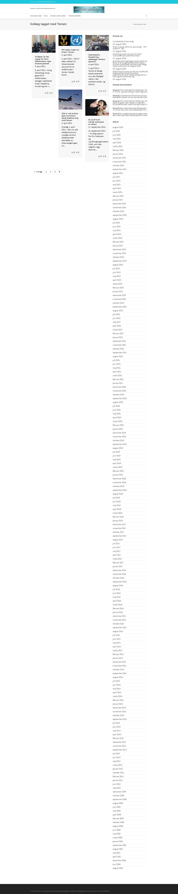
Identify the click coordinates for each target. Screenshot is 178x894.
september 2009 (120, 799)
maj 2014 (117, 688)
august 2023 (118, 264)
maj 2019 (117, 459)
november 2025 (119, 161)
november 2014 (119, 665)
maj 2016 (117, 597)
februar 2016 (118, 608)
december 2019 (119, 433)
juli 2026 (116, 131)
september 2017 (120, 536)
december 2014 (119, 662)
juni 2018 (117, 501)
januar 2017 (118, 566)
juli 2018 (116, 497)
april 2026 (117, 142)
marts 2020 (117, 421)
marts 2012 (117, 765)
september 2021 (120, 352)
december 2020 (119, 387)
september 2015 (120, 627)
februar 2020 (118, 425)
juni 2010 (117, 784)
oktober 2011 (118, 772)
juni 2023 (117, 272)
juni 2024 (117, 226)
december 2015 (119, 616)
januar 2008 (118, 841)
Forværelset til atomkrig (123, 41)
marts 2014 (117, 696)
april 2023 (117, 280)
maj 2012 (117, 761)
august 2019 (118, 448)
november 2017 (119, 528)
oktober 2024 (118, 211)
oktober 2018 (118, 486)
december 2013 (119, 707)
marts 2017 (117, 559)
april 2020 (117, 417)
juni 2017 (117, 547)
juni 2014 (117, 685)
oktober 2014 (118, 669)
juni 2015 (117, 639)
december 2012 (119, 742)
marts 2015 (117, 650)
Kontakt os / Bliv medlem (58, 16)
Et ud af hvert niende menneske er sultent (96, 122)
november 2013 (119, 711)
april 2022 (117, 326)
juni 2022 (117, 318)
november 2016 (119, 574)
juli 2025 (116, 177)
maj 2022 (117, 322)
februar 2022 (118, 333)
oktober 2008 (118, 822)
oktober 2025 (118, 165)
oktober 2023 (118, 257)
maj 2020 (117, 413)
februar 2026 (118, 150)
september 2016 (120, 581)
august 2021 (118, 356)
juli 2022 (116, 314)
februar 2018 (118, 517)
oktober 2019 (118, 440)
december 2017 (119, 524)
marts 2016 (117, 604)
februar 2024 (118, 242)
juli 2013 (116, 723)
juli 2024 (116, 222)
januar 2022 (118, 337)
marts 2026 (117, 146)
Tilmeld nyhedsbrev (74, 16)
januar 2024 (118, 245)
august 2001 (118, 868)
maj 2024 (117, 230)
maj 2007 (117, 853)
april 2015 (117, 646)
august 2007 (118, 849)
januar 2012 (118, 769)
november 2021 (119, 345)
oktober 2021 (118, 349)
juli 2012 (116, 753)
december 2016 (119, 570)
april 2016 (117, 601)
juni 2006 (117, 864)
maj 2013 (117, 730)
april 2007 (117, 856)
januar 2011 (118, 780)
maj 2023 (117, 276)
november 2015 (119, 620)
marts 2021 (117, 375)
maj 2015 (117, 643)
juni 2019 (117, 455)
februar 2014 (118, 700)
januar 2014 (118, 704)
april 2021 (117, 371)
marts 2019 (117, 467)
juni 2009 (117, 807)
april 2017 (117, 555)
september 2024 (120, 215)
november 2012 (119, 746)
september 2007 (120, 845)
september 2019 (120, 444)
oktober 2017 (118, 532)
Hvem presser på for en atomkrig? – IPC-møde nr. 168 (130, 48)
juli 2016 (116, 589)
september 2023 (120, 261)
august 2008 (118, 826)
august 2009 (118, 803)
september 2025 (120, 169)
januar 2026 (118, 154)
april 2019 (117, 463)
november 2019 (119, 436)
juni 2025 (117, 180)
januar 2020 (118, 429)
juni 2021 (117, 364)
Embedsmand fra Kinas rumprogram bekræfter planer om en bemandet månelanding (133, 96)
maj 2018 (117, 505)
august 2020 (118, 402)
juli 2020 (116, 406)
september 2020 (120, 398)
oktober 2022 (118, 303)
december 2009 (119, 791)
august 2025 (118, 173)
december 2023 (119, 249)
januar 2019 (118, 475)
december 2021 (119, 341)
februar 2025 (118, 196)
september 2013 (120, 719)
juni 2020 (117, 410)
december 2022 (119, 295)
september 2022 (120, 306)
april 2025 (117, 188)
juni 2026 (117, 135)
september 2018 (120, 490)
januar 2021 (118, 383)
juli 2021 (116, 360)
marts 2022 (117, 329)
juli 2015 (116, 635)
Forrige (39, 172)
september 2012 (120, 749)
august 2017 (118, 539)
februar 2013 (118, 738)
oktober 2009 (118, 795)
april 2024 (117, 234)
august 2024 (118, 219)
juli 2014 (116, 681)
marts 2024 (117, 238)
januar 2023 (118, 291)
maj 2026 (117, 138)
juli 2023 (116, 268)
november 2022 (119, 299)
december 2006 (119, 860)
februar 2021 (118, 379)
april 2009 (117, 814)
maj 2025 (117, 184)
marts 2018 (117, 513)
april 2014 (117, 692)
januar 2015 (118, 658)
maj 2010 (117, 788)
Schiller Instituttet (137, 24)
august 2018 (118, 494)
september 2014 (120, 673)
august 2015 (118, 631)
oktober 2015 (118, 623)
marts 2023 (117, 284)
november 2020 (119, 391)
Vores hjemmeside (36, 16)
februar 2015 (118, 654)
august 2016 (118, 585)
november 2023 (119, 253)
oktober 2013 (118, 715)
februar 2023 (118, 287)
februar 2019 (118, 471)
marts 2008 (117, 837)
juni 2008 (117, 830)
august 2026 (118, 127)
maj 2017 (117, 551)
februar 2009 (118, 818)
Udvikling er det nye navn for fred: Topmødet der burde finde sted (127, 55)
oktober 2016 (118, 578)
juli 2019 (116, 452)
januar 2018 (118, 520)
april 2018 (117, 509)
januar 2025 (118, 200)
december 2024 (119, 203)
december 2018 (119, 478)
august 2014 (118, 677)
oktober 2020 (118, 394)
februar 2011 (118, 776)
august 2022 (118, 310)
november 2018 (119, 482)
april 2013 (117, 734)
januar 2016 (118, 612)
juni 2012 (117, 757)
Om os (46, 16)
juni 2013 (117, 727)
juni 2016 (117, 593)
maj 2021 (117, 368)
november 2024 (119, 207)
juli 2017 (116, 543)
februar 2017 (118, 562)
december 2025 (119, 158)
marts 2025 (117, 192)
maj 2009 (117, 811)
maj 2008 (117, 833)
